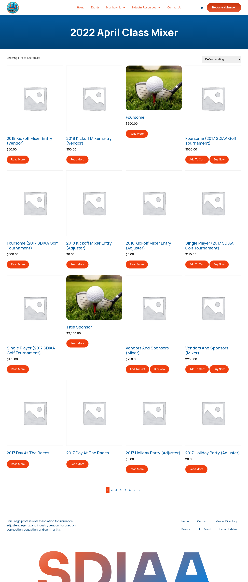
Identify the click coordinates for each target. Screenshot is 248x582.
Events (95, 7)
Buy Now (219, 159)
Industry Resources (144, 7)
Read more (18, 159)
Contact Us (174, 7)
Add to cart (197, 159)
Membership (113, 7)
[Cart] (201, 7)
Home (80, 7)
